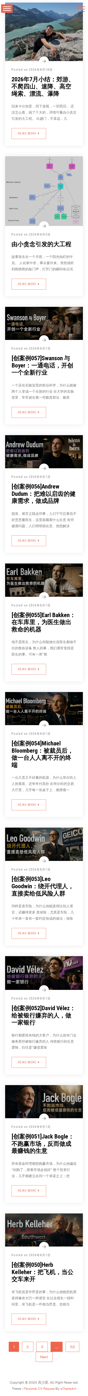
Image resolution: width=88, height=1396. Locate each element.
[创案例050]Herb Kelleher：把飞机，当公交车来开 (42, 1272)
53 (72, 1346)
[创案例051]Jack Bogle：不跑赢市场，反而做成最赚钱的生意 (43, 1143)
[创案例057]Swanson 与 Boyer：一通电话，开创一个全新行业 (42, 365)
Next (44, 1356)
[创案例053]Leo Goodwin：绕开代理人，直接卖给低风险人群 (43, 886)
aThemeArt (68, 1388)
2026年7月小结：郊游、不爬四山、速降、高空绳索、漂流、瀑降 (43, 86)
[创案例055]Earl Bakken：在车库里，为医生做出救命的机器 (44, 622)
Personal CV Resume (39, 1388)
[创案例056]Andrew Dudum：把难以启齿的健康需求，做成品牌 (44, 493)
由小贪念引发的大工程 (41, 244)
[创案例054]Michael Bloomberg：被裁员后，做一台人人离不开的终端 (42, 754)
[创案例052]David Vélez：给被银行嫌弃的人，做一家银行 (44, 1015)
